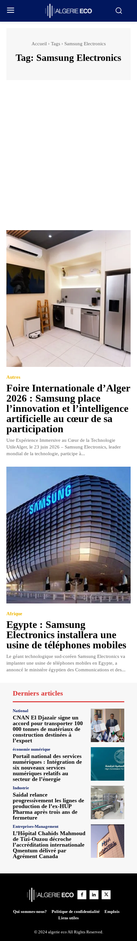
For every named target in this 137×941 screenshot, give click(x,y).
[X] (106, 894)
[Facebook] (81, 894)
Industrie (21, 788)
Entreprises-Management (35, 826)
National (20, 711)
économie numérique (31, 749)
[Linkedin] (94, 894)
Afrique (14, 613)
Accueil (39, 43)
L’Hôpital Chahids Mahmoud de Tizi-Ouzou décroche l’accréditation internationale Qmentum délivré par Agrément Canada (49, 844)
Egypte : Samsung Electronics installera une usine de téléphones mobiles (66, 635)
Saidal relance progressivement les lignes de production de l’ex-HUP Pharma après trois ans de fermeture (48, 806)
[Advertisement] (68, 158)
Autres (13, 377)
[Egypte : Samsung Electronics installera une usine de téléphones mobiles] (68, 535)
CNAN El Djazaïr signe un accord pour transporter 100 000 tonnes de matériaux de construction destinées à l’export (48, 729)
